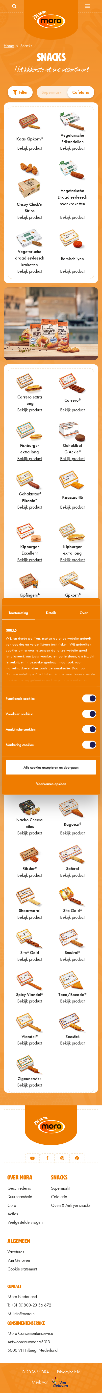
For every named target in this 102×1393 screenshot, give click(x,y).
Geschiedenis (19, 1188)
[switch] (89, 714)
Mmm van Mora (51, 20)
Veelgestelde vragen (25, 1222)
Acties (12, 1214)
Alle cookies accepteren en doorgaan (51, 767)
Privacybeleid (68, 1372)
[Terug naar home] (51, 1131)
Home (9, 45)
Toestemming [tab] (18, 612)
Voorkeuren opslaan (51, 783)
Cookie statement (22, 1269)
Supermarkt (52, 92)
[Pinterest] (77, 1158)
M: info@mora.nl (21, 1313)
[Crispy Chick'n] (51, 323)
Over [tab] (83, 612)
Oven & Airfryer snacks (70, 1205)
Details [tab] (51, 612)
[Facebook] (47, 1158)
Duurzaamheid (19, 1196)
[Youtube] (32, 1158)
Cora (11, 1205)
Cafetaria (80, 92)
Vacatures (15, 1252)
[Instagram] (62, 1158)
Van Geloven (18, 1260)
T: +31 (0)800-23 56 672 (29, 1305)
